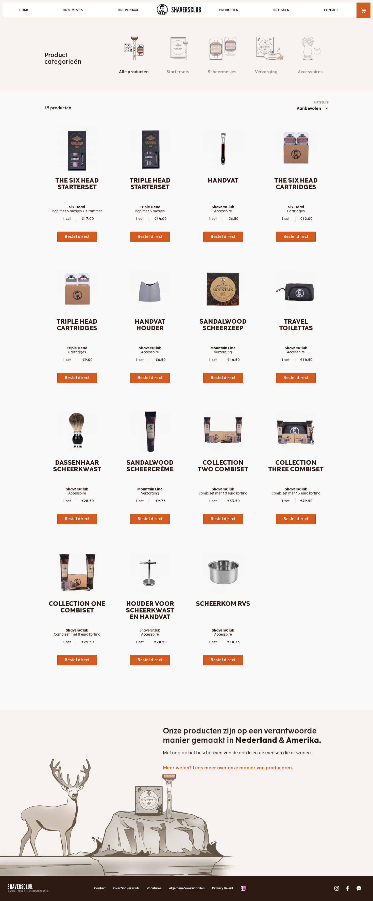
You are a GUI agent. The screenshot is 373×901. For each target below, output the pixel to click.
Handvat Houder (150, 325)
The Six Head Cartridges (296, 183)
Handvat (223, 180)
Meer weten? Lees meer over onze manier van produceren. (228, 767)
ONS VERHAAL (128, 10)
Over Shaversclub (126, 888)
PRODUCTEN (228, 10)
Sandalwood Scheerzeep (223, 325)
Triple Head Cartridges (77, 325)
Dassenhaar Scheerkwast (77, 466)
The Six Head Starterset (77, 183)
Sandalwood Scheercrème (150, 466)
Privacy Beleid (222, 888)
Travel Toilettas (296, 325)
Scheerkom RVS (223, 603)
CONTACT (331, 10)
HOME (24, 10)
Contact (100, 888)
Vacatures (154, 888)
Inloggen (281, 10)
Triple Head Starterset (150, 183)
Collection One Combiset (77, 607)
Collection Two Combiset (223, 466)
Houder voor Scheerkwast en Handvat (150, 610)
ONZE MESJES (73, 10)
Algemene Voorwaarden (187, 888)
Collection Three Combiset (296, 466)
